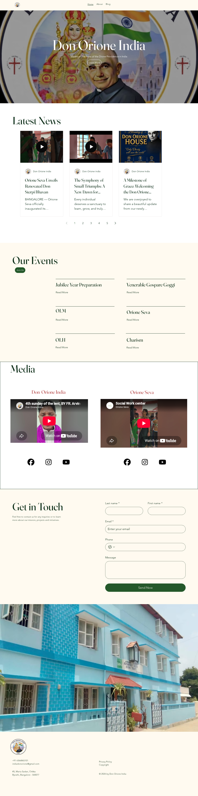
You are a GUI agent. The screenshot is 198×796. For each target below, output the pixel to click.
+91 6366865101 (20, 760)
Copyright (104, 764)
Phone (109, 539)
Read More (62, 292)
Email (109, 521)
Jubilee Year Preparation (79, 285)
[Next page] (115, 223)
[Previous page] (66, 223)
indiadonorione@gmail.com (25, 763)
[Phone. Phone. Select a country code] (111, 547)
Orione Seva (138, 312)
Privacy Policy (105, 761)
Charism (135, 340)
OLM (61, 311)
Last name (112, 503)
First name (155, 503)
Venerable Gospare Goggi (151, 285)
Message (110, 557)
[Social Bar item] (144, 462)
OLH (60, 340)
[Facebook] (127, 462)
